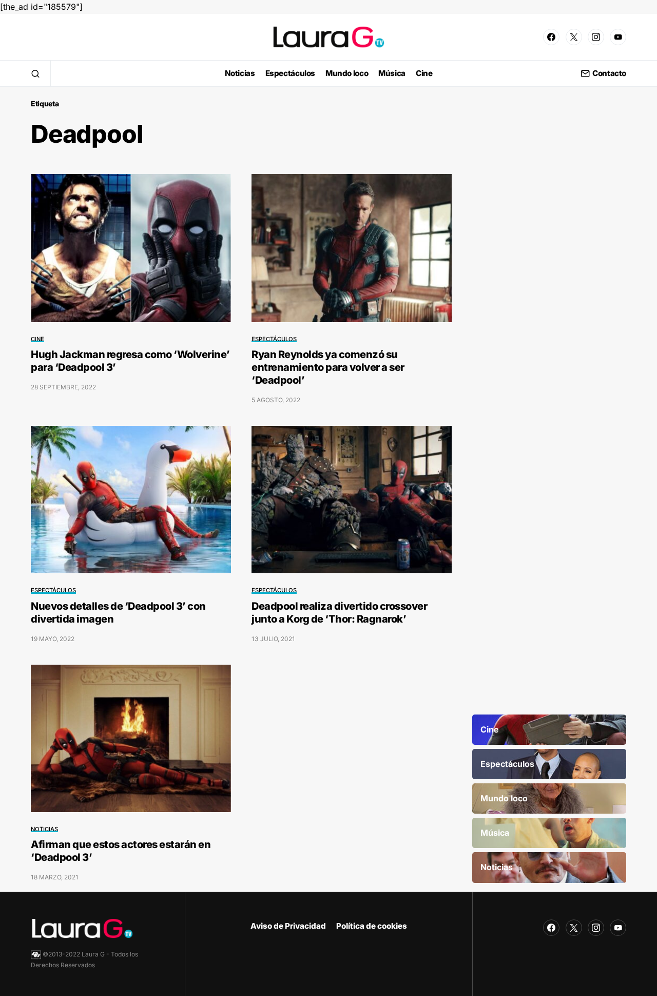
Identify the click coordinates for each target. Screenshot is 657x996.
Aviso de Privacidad (288, 926)
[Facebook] (551, 37)
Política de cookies (371, 926)
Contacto (609, 74)
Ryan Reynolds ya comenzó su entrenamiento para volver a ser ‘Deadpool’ (328, 367)
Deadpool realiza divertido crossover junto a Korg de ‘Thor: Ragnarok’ (339, 612)
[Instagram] (596, 37)
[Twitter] (574, 37)
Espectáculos (274, 339)
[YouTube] (618, 37)
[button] (35, 73)
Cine (37, 339)
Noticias (44, 829)
